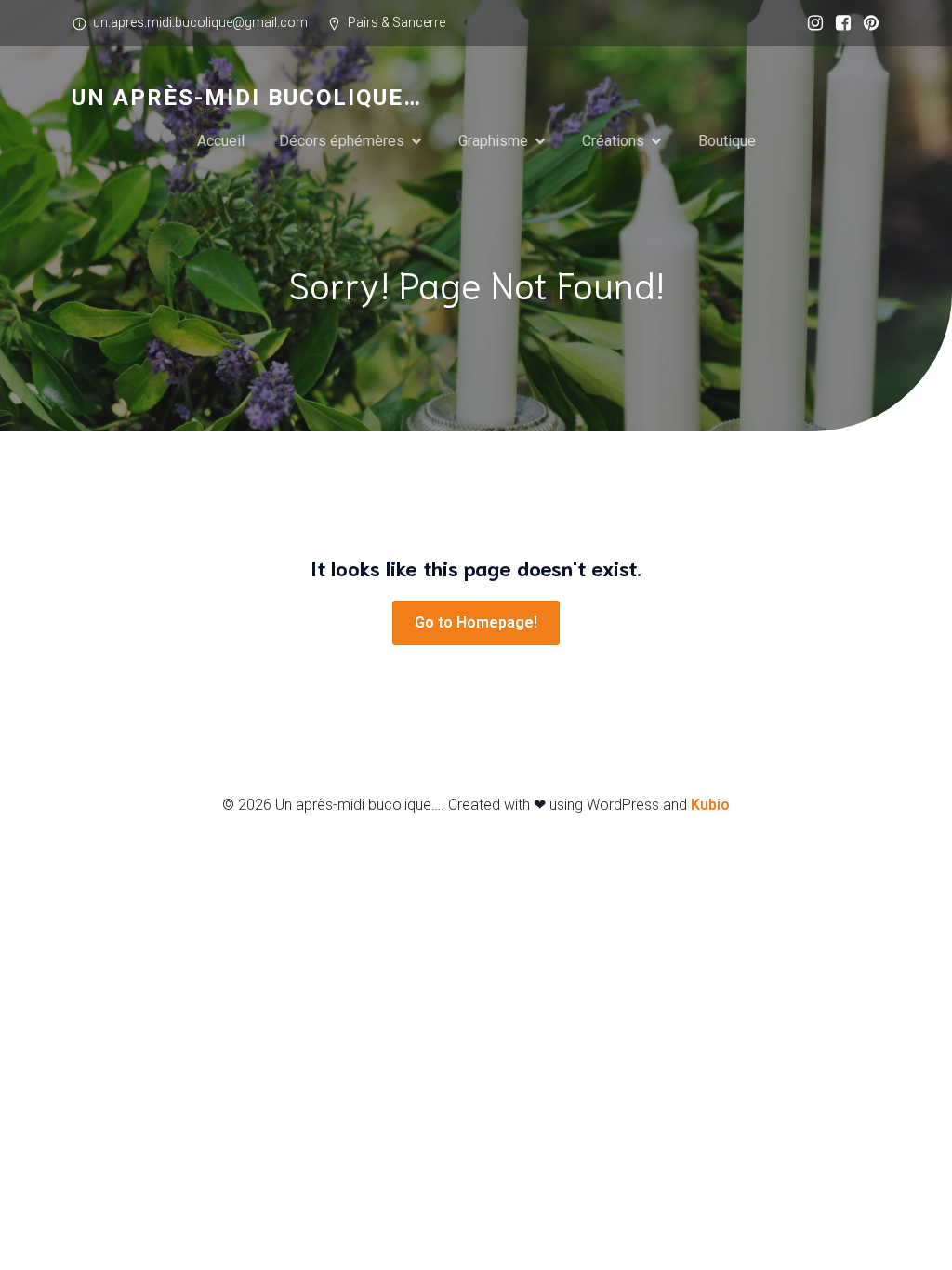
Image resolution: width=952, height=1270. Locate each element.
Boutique (727, 141)
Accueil (221, 141)
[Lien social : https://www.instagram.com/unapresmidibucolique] (811, 23)
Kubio (710, 805)
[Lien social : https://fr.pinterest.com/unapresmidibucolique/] (866, 23)
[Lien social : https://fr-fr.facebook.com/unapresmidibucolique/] (839, 23)
